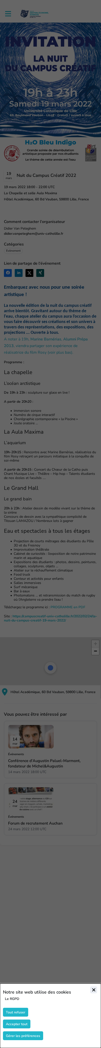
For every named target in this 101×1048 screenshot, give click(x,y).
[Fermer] (93, 989)
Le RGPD (12, 999)
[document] (50, 1015)
